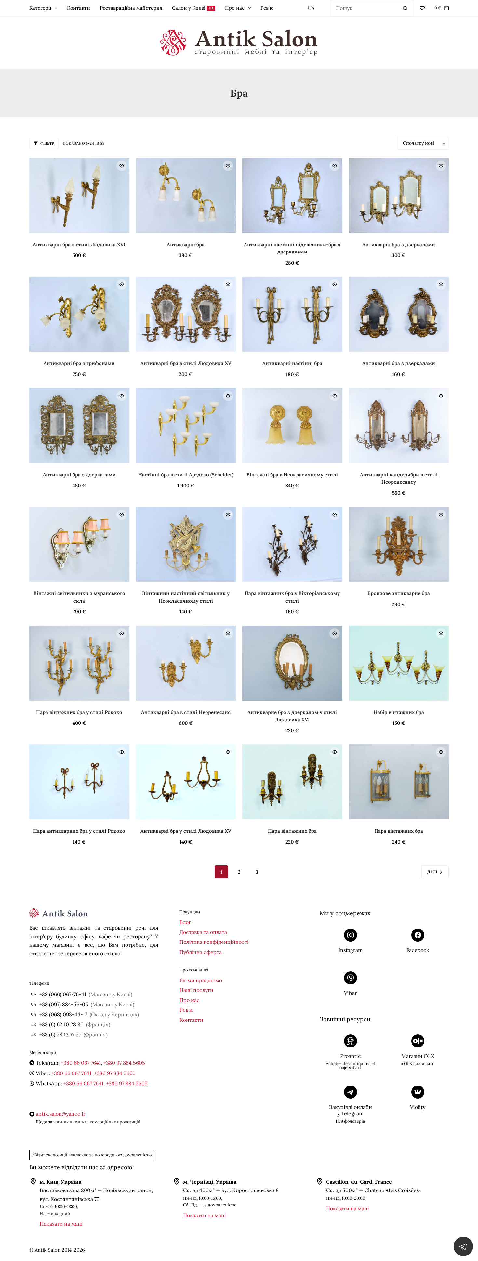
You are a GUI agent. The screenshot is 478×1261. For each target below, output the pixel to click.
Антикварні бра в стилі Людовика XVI (79, 244)
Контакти (78, 8)
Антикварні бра (186, 244)
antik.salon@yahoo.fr (61, 1114)
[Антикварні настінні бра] (292, 314)
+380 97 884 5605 (124, 1063)
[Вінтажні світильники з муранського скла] (79, 544)
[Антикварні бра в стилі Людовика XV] (186, 314)
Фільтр (47, 143)
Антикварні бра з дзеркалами (398, 244)
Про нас (235, 8)
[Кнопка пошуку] (405, 8)
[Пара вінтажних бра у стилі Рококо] (79, 663)
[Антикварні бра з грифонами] (79, 314)
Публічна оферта (200, 952)
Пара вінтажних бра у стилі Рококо (79, 712)
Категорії (40, 8)
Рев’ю (266, 8)
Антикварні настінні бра (292, 363)
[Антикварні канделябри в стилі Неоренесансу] (399, 425)
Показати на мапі (61, 1223)
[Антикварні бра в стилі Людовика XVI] (79, 195)
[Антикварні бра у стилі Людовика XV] (186, 781)
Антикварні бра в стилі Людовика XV (185, 363)
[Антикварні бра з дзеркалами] (399, 195)
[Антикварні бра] (186, 195)
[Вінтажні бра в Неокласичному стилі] (292, 425)
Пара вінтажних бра (292, 831)
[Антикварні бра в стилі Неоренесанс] (186, 663)
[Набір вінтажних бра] (399, 663)
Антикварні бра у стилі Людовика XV (185, 831)
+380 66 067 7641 (81, 1063)
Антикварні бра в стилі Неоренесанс (186, 712)
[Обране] (422, 8)
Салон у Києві (193, 8)
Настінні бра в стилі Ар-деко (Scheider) (185, 475)
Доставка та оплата (203, 932)
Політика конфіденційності (214, 942)
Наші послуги (196, 990)
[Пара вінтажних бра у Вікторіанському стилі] (292, 544)
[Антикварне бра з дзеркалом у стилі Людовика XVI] (292, 663)
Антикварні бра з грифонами (79, 363)
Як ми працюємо (200, 980)
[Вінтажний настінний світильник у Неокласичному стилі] (186, 544)
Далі (432, 871)
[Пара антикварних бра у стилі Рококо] (79, 781)
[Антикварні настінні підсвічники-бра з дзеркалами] (292, 195)
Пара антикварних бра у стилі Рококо (79, 831)
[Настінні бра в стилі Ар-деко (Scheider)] (186, 425)
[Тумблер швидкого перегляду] (121, 166)
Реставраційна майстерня (131, 8)
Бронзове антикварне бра (398, 593)
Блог (185, 922)
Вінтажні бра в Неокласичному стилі (292, 475)
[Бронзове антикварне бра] (399, 544)
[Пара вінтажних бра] (292, 781)
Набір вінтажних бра (399, 712)
